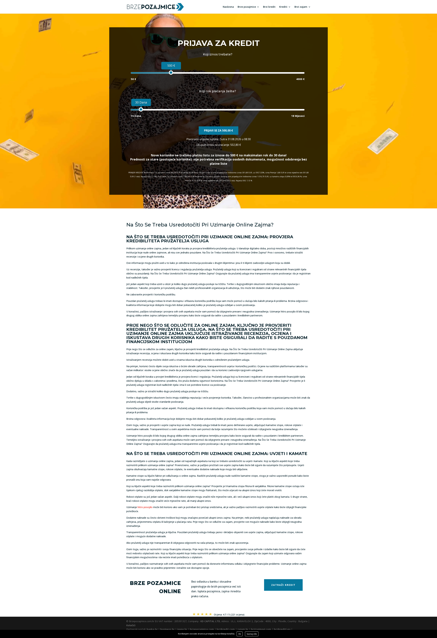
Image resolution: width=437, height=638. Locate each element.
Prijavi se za (218, 130)
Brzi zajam (300, 7)
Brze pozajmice (247, 7)
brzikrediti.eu (282, 629)
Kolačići (130, 625)
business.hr (167, 629)
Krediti (283, 7)
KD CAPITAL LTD (210, 621)
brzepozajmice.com (202, 629)
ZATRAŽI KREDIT (283, 584)
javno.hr (182, 629)
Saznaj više (252, 634)
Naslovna (228, 7)
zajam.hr (242, 629)
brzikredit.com (226, 629)
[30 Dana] (141, 109)
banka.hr (152, 629)
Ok (239, 634)
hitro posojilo (145, 507)
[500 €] (171, 72)
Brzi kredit (269, 7)
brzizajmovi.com (261, 629)
